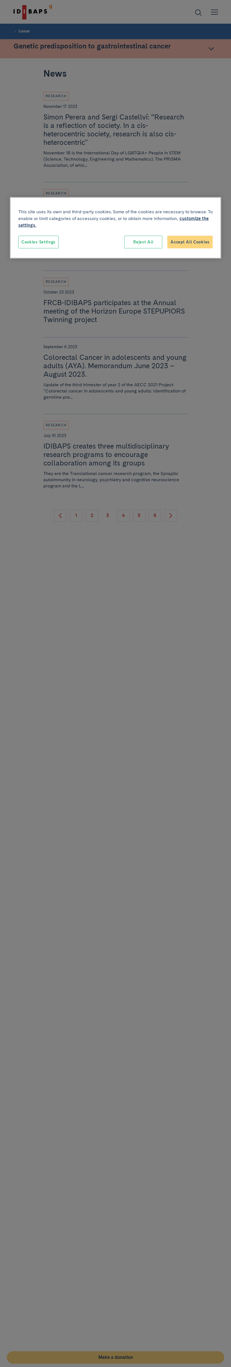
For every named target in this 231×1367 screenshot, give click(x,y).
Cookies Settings (38, 241)
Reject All (143, 241)
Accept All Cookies (190, 241)
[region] (115, 228)
